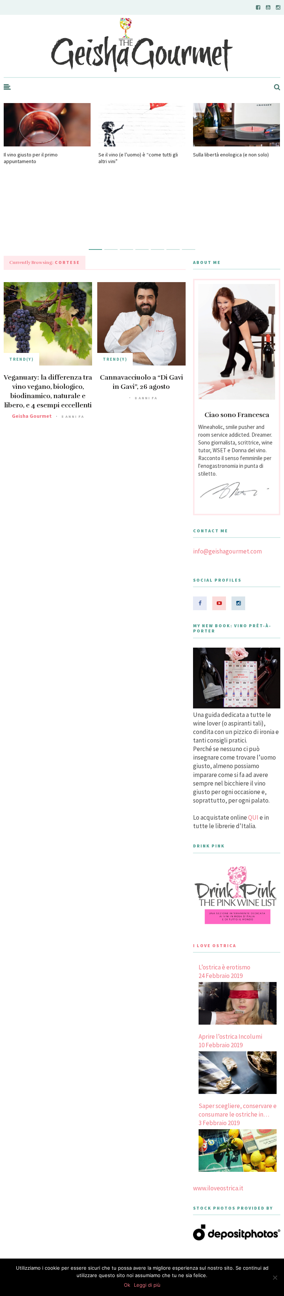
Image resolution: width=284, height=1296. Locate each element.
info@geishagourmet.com (227, 551)
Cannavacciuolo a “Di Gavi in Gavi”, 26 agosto (141, 382)
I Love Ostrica (214, 945)
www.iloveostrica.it (218, 1188)
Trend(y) (21, 359)
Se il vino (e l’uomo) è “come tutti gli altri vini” (138, 158)
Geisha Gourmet (32, 416)
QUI (253, 817)
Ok (127, 1285)
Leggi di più (147, 1285)
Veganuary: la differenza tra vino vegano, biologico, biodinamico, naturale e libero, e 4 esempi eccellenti (48, 391)
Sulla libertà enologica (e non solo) (231, 154)
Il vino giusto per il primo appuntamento (31, 158)
